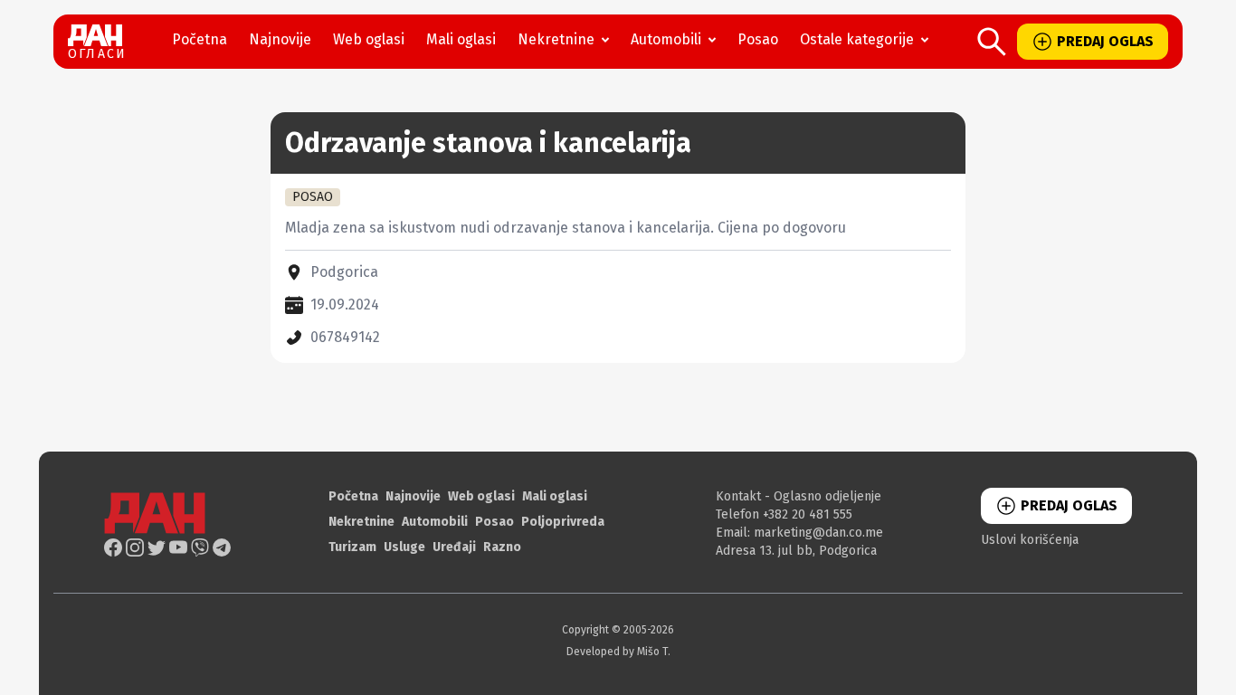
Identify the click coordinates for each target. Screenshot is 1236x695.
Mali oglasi (461, 39)
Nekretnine (556, 39)
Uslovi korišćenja (1030, 539)
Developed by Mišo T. (618, 651)
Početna (199, 39)
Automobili (666, 39)
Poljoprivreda (562, 521)
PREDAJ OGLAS (1105, 41)
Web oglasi (368, 39)
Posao (757, 39)
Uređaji (454, 547)
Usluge (404, 547)
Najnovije (280, 39)
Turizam (352, 547)
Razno (502, 547)
